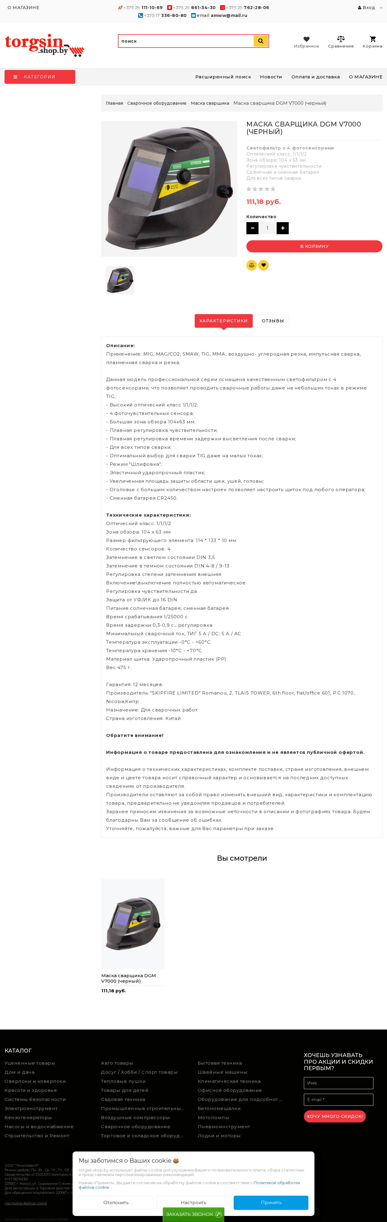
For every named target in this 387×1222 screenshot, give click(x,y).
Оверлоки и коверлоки (35, 1081)
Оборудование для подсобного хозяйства (241, 1099)
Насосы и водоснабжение (39, 1126)
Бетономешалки (219, 1108)
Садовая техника (123, 1099)
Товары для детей (124, 1090)
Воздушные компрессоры (135, 1117)
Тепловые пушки (123, 1081)
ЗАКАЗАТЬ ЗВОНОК (189, 1214)
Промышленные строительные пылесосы (145, 1108)
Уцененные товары (30, 1063)
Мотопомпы (213, 1117)
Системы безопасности (35, 1099)
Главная (114, 103)
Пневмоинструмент (224, 1126)
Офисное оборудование (230, 1090)
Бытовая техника (220, 1063)
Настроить (193, 1202)
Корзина (372, 46)
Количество (261, 216)
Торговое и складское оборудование (145, 1135)
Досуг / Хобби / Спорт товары (139, 1072)
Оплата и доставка (315, 77)
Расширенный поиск (223, 77)
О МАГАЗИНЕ (365, 77)
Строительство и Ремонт (37, 1135)
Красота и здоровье (31, 1090)
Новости (271, 77)
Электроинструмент (31, 1108)
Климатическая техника (229, 1081)
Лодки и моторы (219, 1135)
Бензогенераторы (28, 1117)
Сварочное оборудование (135, 1126)
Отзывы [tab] (273, 321)
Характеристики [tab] (224, 321)
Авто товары (117, 1063)
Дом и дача (19, 1072)
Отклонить (115, 1202)
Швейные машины (223, 1072)
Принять (271, 1202)
